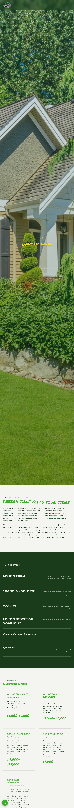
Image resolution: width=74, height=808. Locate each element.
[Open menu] (69, 5)
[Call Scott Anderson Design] (5, 803)
